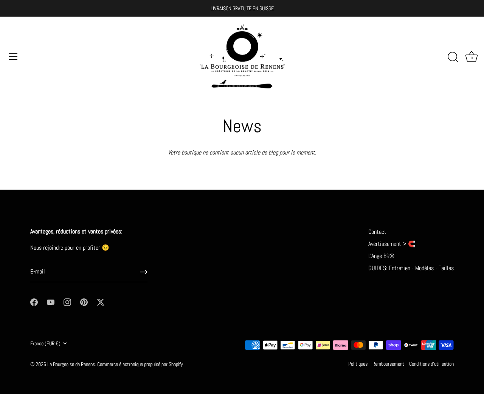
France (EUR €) (45, 343)
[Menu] (13, 56)
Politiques (358, 364)
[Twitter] (100, 302)
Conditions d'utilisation (431, 364)
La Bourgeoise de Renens (71, 364)
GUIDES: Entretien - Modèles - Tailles (411, 268)
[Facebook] (34, 302)
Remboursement (388, 364)
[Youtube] (50, 302)
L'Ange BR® (381, 256)
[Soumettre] (143, 272)
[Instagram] (67, 302)
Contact (377, 232)
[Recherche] (453, 57)
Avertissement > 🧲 (392, 244)
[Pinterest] (84, 302)
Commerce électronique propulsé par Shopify (140, 364)
